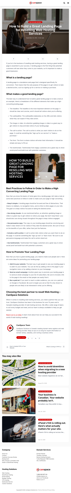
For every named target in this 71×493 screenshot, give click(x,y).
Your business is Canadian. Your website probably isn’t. (51, 397)
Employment (5, 459)
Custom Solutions (7, 483)
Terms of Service (42, 490)
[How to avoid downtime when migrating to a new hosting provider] (19, 373)
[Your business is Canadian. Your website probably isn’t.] (19, 401)
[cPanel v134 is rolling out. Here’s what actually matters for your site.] (19, 429)
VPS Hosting (5, 480)
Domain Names (41, 453)
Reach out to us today (14, 315)
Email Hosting (6, 476)
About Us (4, 453)
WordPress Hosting (7, 475)
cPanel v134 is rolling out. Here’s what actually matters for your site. (52, 426)
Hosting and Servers (35, 22)
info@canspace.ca (42, 476)
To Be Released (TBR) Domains (45, 459)
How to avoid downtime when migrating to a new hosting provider (51, 369)
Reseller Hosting (6, 478)
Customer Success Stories (9, 457)
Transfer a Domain (42, 455)
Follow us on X (41, 479)
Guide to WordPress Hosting (10, 462)
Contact (4, 455)
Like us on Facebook (42, 478)
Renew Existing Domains (43, 457)
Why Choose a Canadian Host (10, 460)
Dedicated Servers (7, 482)
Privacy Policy (51, 490)
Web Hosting (5, 473)
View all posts (21, 337)
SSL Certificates (41, 460)
